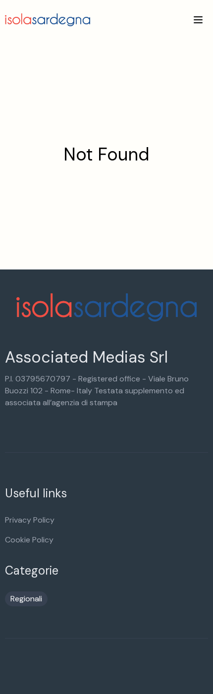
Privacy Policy (29, 520)
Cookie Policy (29, 539)
